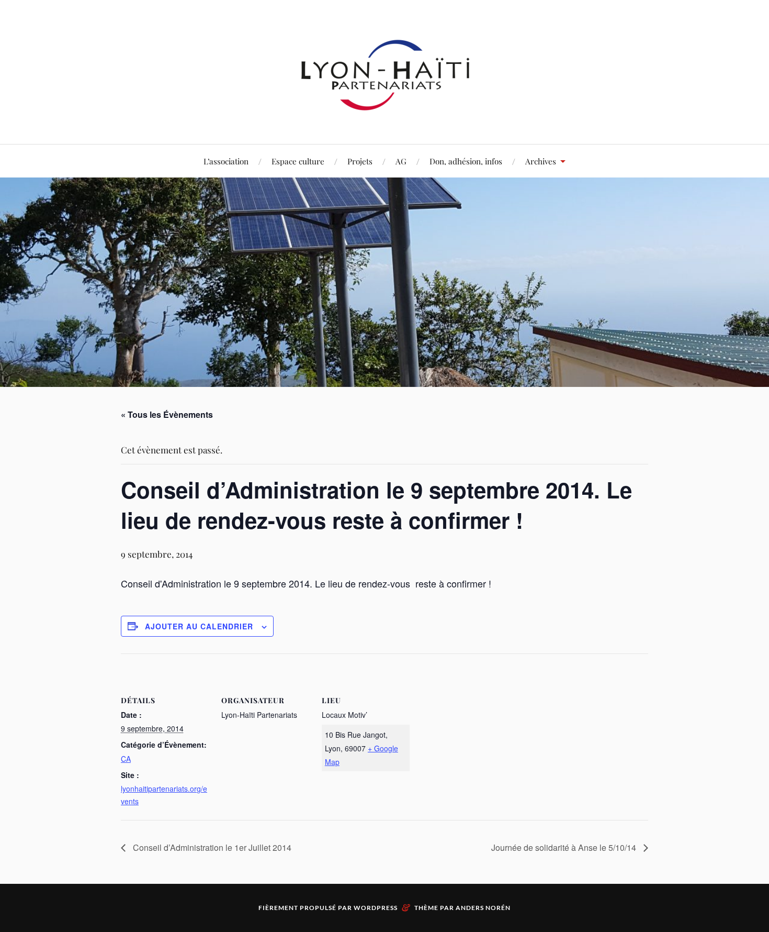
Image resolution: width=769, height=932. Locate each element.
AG (400, 161)
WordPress (376, 908)
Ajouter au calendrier (199, 626)
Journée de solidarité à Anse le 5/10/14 (564, 847)
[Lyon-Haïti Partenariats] (384, 112)
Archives (540, 161)
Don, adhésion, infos (465, 161)
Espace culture (298, 161)
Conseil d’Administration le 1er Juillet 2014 (211, 847)
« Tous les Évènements (167, 414)
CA (126, 758)
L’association (225, 161)
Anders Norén (483, 908)
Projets (359, 161)
